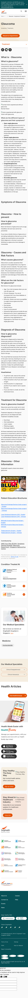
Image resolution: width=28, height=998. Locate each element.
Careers (17, 895)
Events (3, 903)
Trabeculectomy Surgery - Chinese (11, 532)
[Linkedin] (11, 928)
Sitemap (16, 942)
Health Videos (21, 918)
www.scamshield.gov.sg (7, 7)
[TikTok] (7, 928)
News (3, 907)
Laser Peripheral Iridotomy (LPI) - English (13, 514)
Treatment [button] (6, 44)
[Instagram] (15, 928)
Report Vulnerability (6, 949)
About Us (4, 895)
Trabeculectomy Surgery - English (11, 530)
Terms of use (14, 556)
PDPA (2, 945)
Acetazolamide (8, 645)
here (12, 633)
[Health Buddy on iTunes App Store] (9, 746)
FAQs (16, 899)
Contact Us (4, 899)
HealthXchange (9, 918)
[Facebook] (2, 928)
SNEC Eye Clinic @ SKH (9, 543)
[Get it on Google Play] (9, 751)
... (6, 16)
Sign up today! (9, 786)
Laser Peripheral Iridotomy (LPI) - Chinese (13, 516)
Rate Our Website (18, 945)
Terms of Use (4, 942)
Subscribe (8, 815)
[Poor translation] (5, 977)
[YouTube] (20, 928)
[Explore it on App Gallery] (9, 756)
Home (2, 16)
